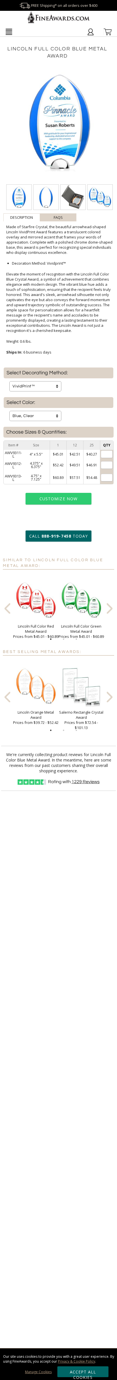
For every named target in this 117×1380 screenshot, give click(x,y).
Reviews (86, 781)
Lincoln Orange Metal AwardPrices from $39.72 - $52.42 (35, 717)
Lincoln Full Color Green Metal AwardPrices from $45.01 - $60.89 (81, 631)
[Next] (109, 608)
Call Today (58, 536)
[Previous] (7, 608)
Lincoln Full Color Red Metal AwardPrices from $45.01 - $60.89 (35, 631)
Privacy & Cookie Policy (76, 1361)
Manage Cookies (38, 1371)
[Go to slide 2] (63, 639)
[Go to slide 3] (76, 639)
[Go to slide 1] (51, 639)
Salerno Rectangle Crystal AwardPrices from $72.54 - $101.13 (81, 720)
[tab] (21, 217)
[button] (9, 31)
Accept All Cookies (83, 1373)
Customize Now (58, 498)
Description (21, 217)
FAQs (58, 217)
